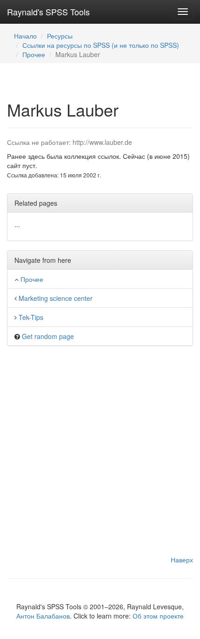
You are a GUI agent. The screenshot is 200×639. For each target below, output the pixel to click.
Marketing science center (56, 298)
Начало (25, 35)
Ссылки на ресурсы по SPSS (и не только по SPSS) (100, 45)
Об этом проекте (158, 615)
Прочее (33, 54)
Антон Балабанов (43, 615)
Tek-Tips (31, 317)
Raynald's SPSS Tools (48, 12)
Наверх (182, 559)
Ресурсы (60, 35)
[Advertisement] (100, 455)
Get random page (48, 336)
